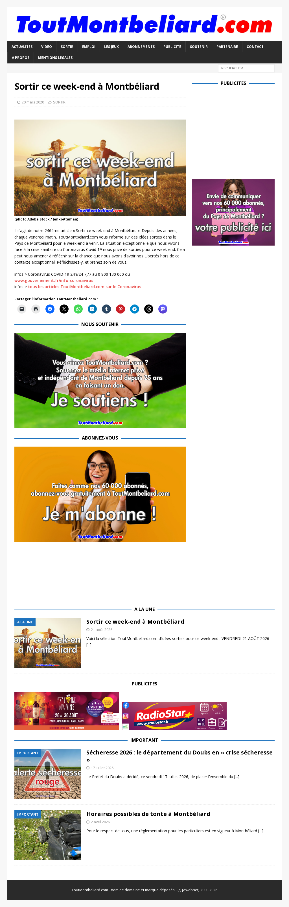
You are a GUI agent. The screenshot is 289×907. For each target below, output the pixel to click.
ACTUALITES (22, 46)
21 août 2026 (101, 629)
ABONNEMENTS (141, 46)
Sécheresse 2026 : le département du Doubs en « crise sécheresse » (179, 756)
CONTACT (255, 46)
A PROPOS (20, 57)
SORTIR (67, 46)
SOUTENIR (199, 46)
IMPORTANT (144, 740)
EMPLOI (88, 46)
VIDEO (46, 46)
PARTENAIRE (227, 46)
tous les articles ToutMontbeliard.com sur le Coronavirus (84, 286)
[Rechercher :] (246, 67)
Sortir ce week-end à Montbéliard (135, 621)
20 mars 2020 (33, 102)
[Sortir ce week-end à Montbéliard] (47, 643)
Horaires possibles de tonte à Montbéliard (148, 814)
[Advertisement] (239, 131)
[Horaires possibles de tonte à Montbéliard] (47, 835)
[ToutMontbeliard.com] (144, 38)
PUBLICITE (172, 46)
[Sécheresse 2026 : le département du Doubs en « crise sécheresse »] (47, 774)
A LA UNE (144, 609)
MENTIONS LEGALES (55, 57)
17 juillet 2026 (102, 767)
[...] (88, 644)
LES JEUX (111, 46)
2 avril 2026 (100, 821)
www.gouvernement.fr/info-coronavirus (53, 280)
